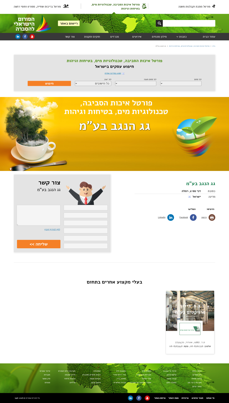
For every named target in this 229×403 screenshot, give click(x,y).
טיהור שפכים (45, 371)
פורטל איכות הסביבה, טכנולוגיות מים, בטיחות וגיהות (115, 6)
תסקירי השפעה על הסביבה (140, 382)
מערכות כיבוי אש (194, 382)
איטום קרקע (95, 382)
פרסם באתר (159, 398)
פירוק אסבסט (70, 374)
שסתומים (96, 371)
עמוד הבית (209, 37)
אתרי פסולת (146, 378)
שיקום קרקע (171, 374)
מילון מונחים (159, 37)
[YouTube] (32, 36)
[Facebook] (25, 36)
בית (213, 46)
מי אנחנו (210, 398)
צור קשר (70, 37)
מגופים (47, 382)
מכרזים (114, 37)
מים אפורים (197, 374)
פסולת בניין (121, 378)
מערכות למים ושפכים (66, 371)
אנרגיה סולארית (120, 382)
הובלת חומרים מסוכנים (91, 374)
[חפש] (159, 23)
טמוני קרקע (196, 386)
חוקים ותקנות (92, 37)
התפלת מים (146, 371)
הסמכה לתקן (171, 382)
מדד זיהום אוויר (119, 374)
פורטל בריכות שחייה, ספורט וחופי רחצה (37, 7)
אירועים (136, 37)
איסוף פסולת (196, 378)
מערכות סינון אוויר (143, 374)
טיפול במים (196, 371)
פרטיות (184, 398)
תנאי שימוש (197, 398)
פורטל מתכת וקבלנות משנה (194, 7)
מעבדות (47, 374)
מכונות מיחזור (69, 378)
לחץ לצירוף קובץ (52, 229)
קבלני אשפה (171, 378)
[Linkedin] (17, 36)
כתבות (183, 37)
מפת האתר (173, 398)
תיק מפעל (46, 378)
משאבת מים (121, 371)
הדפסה (204, 217)
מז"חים (72, 382)
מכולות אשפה (95, 378)
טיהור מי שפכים (169, 371)
